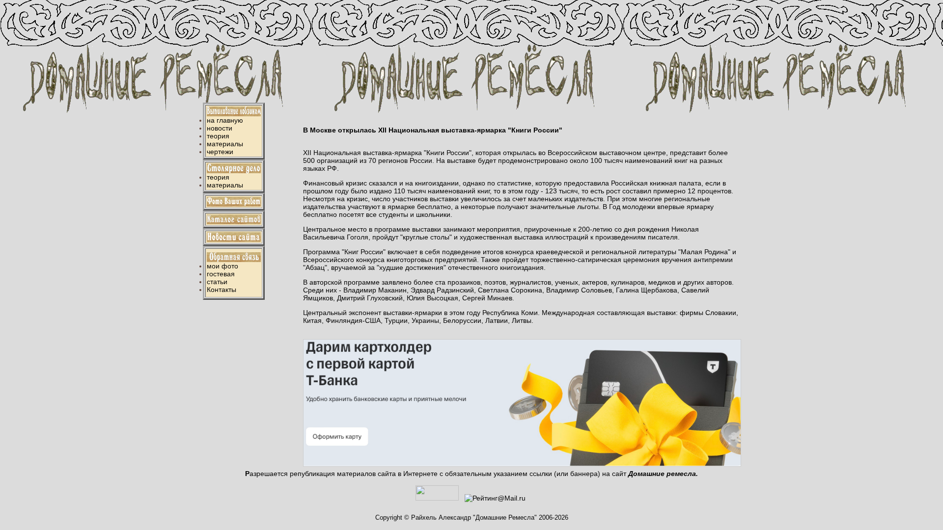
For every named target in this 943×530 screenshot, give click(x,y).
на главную (225, 120)
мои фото (222, 266)
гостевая (221, 274)
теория (218, 136)
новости (219, 128)
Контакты (221, 289)
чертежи (220, 152)
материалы (225, 144)
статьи (217, 282)
